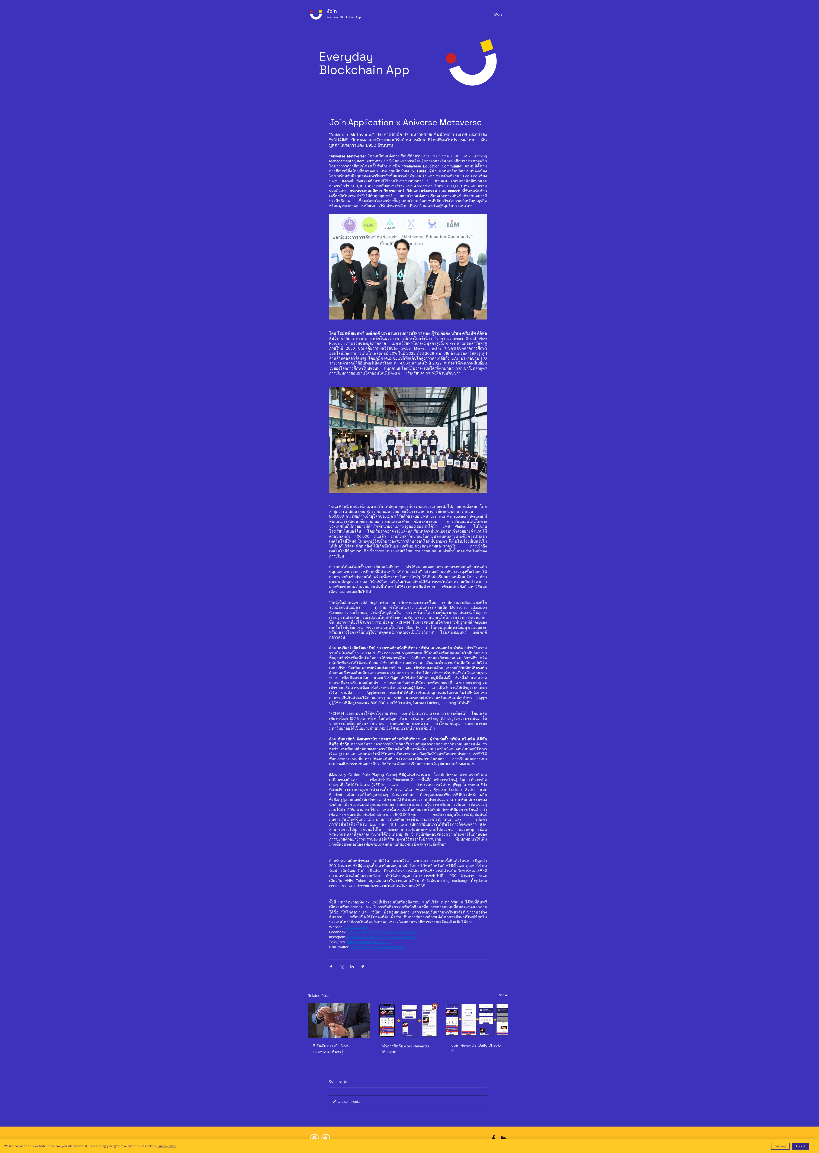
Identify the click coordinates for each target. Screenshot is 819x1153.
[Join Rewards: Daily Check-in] (477, 1020)
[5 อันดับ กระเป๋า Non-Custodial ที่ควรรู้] (339, 1020)
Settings (780, 1146)
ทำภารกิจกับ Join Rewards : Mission (406, 1049)
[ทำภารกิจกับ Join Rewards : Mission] (408, 1020)
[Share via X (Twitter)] (342, 967)
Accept (800, 1146)
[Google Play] (504, 1138)
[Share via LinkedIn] (352, 967)
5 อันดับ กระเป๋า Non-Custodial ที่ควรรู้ (331, 1048)
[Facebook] (493, 1138)
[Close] (813, 1146)
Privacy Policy (166, 1146)
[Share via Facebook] (331, 967)
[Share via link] (362, 967)
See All (503, 995)
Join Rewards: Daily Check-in (476, 1048)
